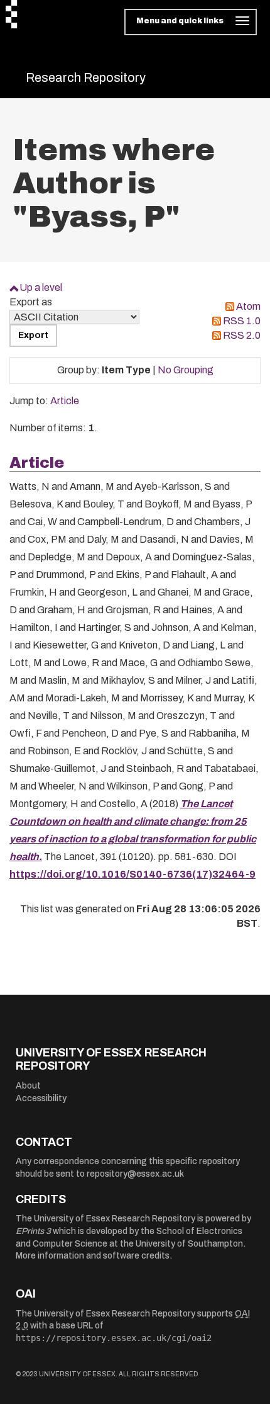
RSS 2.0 (242, 335)
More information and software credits (93, 1255)
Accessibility (41, 1098)
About (28, 1085)
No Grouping (185, 370)
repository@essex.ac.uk (135, 1174)
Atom (248, 306)
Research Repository (86, 77)
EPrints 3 (33, 1231)
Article (64, 400)
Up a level (40, 287)
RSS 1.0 (242, 320)
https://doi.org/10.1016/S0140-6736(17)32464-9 (132, 874)
